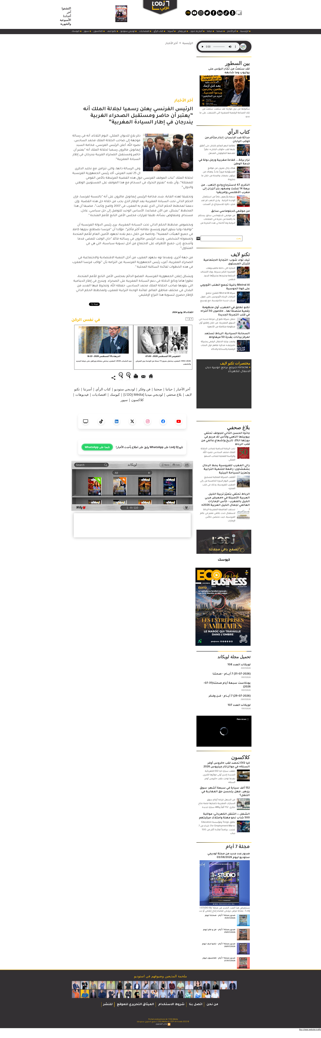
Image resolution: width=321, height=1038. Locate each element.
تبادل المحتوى (161, 1024)
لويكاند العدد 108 (239, 664)
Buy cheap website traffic (310, 1029)
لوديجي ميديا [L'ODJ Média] (143, 394)
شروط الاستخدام (171, 1004)
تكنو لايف (112, 31)
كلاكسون (98, 31)
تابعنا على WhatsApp (97, 447)
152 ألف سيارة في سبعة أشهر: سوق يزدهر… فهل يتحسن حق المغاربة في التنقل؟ (225, 792)
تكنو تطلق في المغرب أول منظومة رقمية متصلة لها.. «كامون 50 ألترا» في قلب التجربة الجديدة (225, 311)
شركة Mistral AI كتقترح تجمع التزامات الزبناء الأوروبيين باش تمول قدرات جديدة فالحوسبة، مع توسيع (217, 297)
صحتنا (220, 31)
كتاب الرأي (159, 31)
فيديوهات (82, 394)
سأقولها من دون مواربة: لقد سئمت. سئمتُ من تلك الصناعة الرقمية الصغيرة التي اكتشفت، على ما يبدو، (224, 113)
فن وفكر (182, 31)
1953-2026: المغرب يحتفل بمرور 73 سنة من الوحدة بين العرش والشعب (163, 362)
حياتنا (209, 31)
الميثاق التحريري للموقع (135, 1004)
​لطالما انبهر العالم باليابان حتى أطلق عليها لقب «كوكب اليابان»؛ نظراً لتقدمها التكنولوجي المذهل (217, 150)
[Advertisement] (132, 69)
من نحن (212, 1004)
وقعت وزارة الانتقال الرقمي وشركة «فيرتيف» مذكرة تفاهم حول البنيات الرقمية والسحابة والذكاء (218, 346)
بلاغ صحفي (174, 394)
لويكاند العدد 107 (239, 705)
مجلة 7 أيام (238, 847)
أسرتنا (171, 31)
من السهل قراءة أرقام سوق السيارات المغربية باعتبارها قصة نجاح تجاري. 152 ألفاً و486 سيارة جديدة (216, 804)
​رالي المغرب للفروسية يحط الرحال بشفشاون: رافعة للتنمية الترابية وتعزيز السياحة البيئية (226, 469)
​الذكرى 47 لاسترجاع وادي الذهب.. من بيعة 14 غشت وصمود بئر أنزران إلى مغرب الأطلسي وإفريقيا (225, 189)
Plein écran (241, 719)
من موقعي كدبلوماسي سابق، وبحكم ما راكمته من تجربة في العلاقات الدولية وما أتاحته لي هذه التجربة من (216, 219)
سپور (86, 31)
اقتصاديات (144, 31)
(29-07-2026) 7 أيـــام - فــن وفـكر (230, 696)
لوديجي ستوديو (128, 31)
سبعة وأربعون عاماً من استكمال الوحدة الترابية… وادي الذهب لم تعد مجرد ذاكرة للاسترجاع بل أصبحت (218, 201)
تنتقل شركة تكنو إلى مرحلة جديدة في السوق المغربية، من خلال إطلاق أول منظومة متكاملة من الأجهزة (217, 323)
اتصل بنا (195, 1004)
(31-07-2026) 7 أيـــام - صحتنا (231, 674)
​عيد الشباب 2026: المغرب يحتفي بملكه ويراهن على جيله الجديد (104, 361)
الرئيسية (244, 31)
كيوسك (76, 31)
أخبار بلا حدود (196, 31)
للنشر (108, 1004)
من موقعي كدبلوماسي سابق (230, 211)
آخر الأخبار (231, 31)
